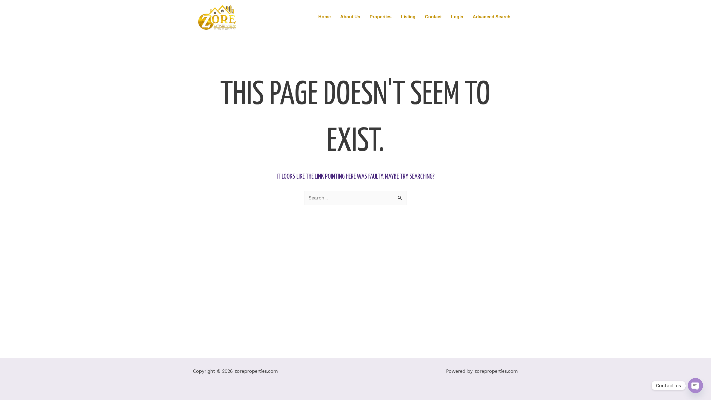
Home (324, 16)
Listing (408, 16)
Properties (381, 16)
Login (457, 16)
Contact (433, 16)
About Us (350, 16)
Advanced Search (491, 16)
